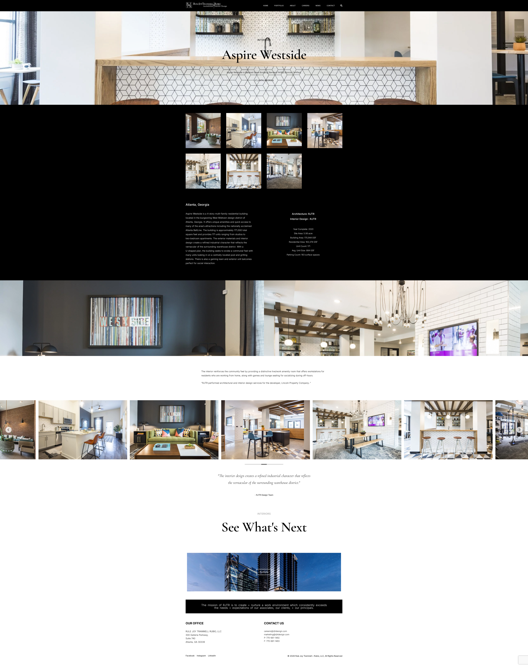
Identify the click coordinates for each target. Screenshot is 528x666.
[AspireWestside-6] (284, 130)
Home (265, 6)
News (318, 6)
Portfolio (279, 6)
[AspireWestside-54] (243, 171)
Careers (305, 6)
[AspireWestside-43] (324, 130)
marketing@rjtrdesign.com (276, 634)
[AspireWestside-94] (203, 130)
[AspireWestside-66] (284, 171)
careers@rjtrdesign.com (275, 631)
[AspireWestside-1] (243, 130)
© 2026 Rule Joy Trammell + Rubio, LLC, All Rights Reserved (315, 656)
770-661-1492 (273, 637)
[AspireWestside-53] (203, 171)
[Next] (519, 430)
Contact (331, 6)
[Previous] (9, 430)
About (293, 6)
